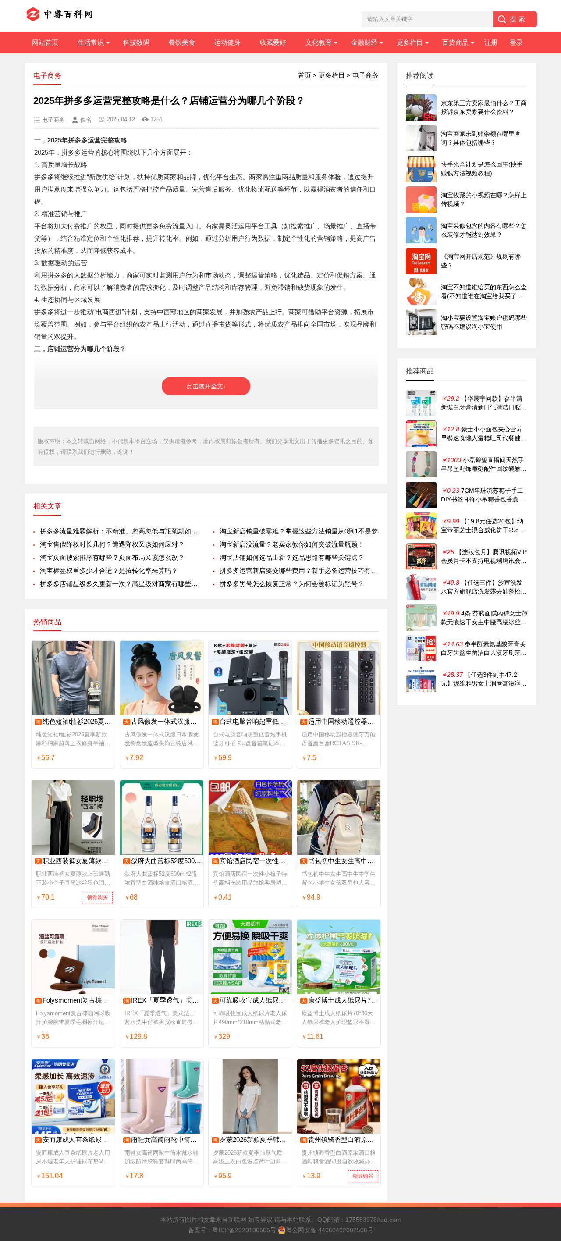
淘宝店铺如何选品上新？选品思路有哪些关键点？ (292, 557)
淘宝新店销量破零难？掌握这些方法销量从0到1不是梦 (299, 531)
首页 (304, 75)
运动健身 (227, 42)
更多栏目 (410, 42)
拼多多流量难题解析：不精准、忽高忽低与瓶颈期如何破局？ (119, 531)
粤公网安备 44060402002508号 (329, 1230)
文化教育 (318, 42)
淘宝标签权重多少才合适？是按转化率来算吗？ (109, 570)
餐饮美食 (182, 42)
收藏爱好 (273, 42)
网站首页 (45, 42)
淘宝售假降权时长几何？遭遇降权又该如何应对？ (112, 544)
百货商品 (455, 42)
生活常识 (91, 42)
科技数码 (136, 42)
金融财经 (364, 42)
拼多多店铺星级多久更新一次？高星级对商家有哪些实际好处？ (119, 583)
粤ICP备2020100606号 (244, 1230)
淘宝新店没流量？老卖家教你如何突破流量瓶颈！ (292, 544)
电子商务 (365, 75)
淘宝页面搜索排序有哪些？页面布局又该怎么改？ (112, 557)
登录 (516, 42)
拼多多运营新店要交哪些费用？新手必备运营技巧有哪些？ (299, 570)
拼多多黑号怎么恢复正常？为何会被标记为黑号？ (292, 583)
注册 (490, 42)
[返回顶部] (543, 1108)
